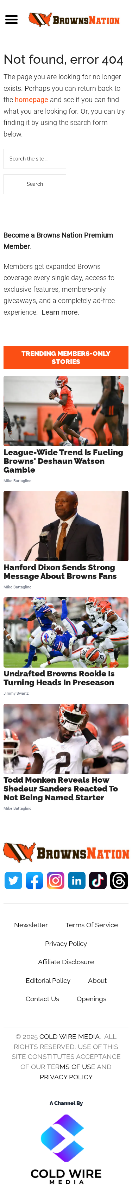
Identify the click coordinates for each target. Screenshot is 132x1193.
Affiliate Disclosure (66, 962)
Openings (91, 999)
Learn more (60, 312)
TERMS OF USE (71, 1067)
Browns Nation (73, 19)
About (97, 980)
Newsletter (31, 925)
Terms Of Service (91, 925)
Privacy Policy (66, 943)
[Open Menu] (11, 19)
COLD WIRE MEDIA (69, 1036)
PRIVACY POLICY (66, 1077)
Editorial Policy (48, 980)
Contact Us (42, 999)
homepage (31, 99)
